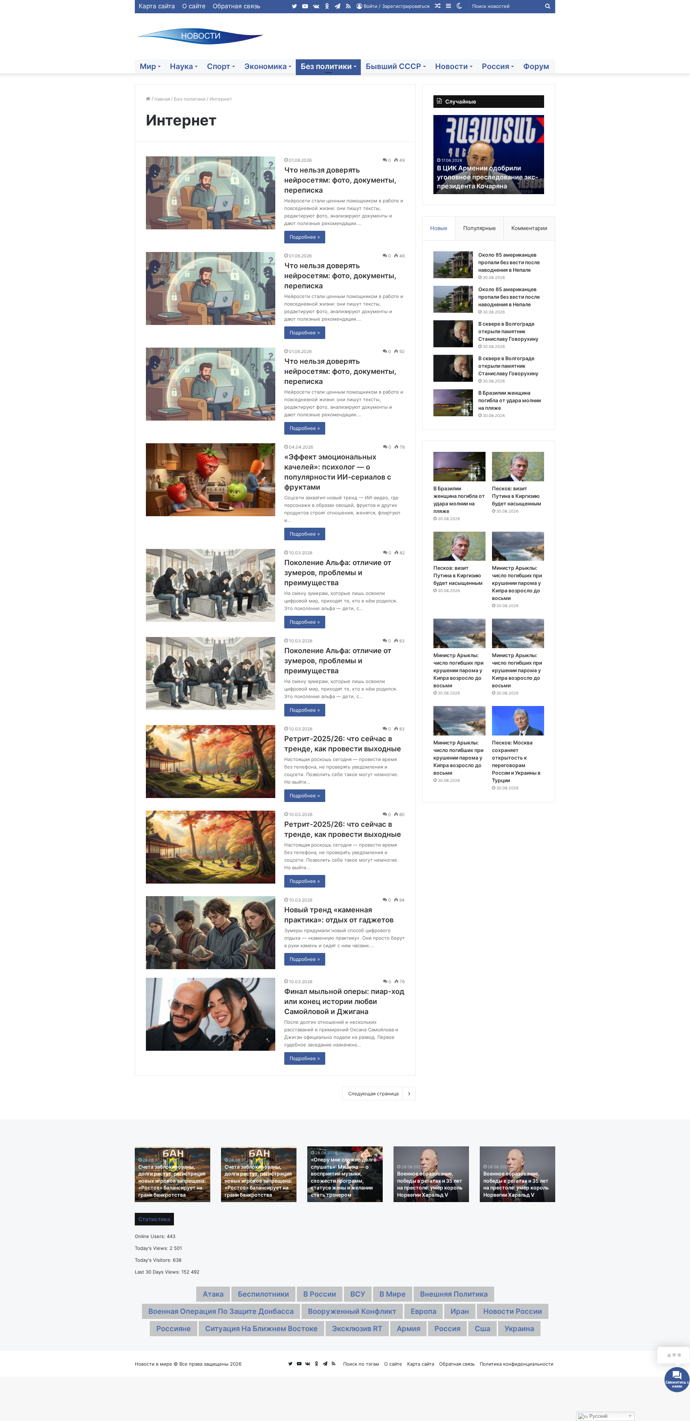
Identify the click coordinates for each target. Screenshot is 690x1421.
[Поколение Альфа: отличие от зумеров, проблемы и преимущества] (210, 585)
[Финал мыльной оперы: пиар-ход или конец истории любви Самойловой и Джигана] (210, 1014)
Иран (460, 1311)
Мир (148, 66)
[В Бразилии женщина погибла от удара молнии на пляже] (453, 402)
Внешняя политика (454, 1294)
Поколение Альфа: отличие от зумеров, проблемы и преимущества (337, 572)
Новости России (512, 1311)
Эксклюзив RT (357, 1328)
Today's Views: (152, 1248)
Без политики (326, 66)
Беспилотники (263, 1294)
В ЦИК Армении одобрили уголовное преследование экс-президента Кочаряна (463, 177)
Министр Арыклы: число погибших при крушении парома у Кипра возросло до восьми (517, 583)
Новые (438, 228)
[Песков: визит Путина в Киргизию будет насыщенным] (518, 466)
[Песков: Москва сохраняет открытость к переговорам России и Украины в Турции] (518, 720)
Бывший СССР (393, 66)
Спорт (218, 66)
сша (482, 1328)
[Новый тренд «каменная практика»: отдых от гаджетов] (210, 932)
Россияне (173, 1328)
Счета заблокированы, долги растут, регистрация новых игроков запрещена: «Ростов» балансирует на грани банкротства (172, 1181)
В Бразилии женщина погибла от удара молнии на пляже (509, 400)
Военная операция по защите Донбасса (221, 1311)
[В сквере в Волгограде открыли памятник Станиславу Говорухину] (453, 333)
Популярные (479, 228)
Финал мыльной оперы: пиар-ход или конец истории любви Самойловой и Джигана (344, 1001)
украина (519, 1328)
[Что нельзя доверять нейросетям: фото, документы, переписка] (210, 192)
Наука (181, 66)
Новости (451, 66)
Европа (423, 1311)
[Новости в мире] (201, 36)
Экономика (265, 66)
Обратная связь (236, 6)
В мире (393, 1294)
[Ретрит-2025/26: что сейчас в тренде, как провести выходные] (210, 761)
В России (319, 1294)
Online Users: (151, 1236)
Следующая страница (373, 1093)
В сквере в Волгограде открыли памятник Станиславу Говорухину (508, 331)
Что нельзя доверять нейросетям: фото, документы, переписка (340, 180)
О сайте (194, 6)
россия (447, 1328)
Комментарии (529, 228)
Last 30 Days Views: (158, 1272)
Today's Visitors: (154, 1260)
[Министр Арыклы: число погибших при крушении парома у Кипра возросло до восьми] (518, 546)
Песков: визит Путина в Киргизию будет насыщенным (516, 495)
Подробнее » (305, 237)
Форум (536, 66)
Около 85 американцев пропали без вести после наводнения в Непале (509, 262)
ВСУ (357, 1294)
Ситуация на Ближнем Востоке (261, 1328)
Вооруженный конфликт (352, 1311)
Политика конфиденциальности (516, 1364)
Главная (160, 99)
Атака (213, 1294)
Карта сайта (157, 6)
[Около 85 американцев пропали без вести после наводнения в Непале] (453, 264)
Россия (495, 66)
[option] (464, 154)
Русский (597, 1416)
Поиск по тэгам (361, 1364)
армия (408, 1328)
